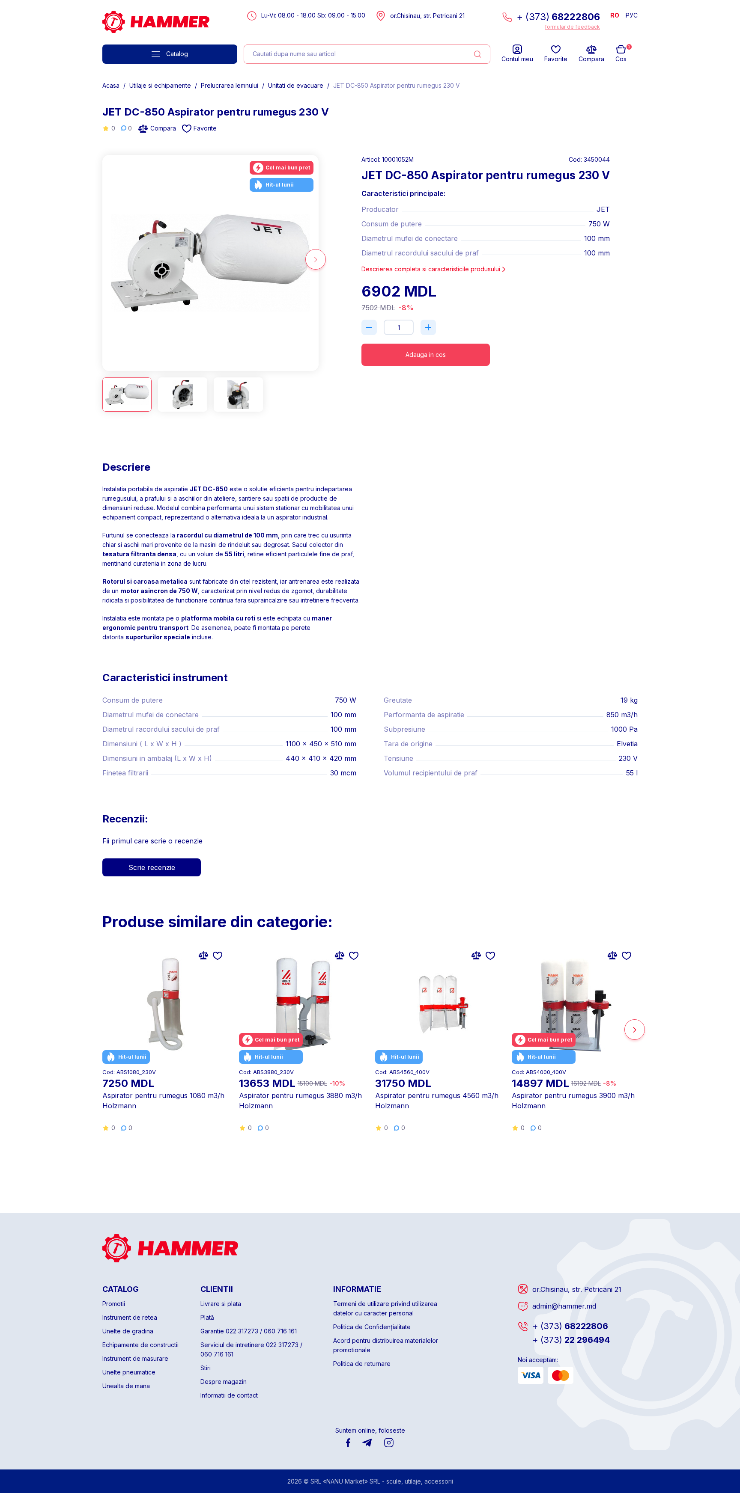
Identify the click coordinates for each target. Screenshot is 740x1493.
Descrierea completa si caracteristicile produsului (430, 269)
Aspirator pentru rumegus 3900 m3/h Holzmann (573, 1100)
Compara (163, 128)
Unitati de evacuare (295, 85)
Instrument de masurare (135, 1358)
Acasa (110, 85)
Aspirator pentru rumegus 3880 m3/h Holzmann (300, 1100)
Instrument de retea (129, 1317)
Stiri (205, 1367)
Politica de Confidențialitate (372, 1326)
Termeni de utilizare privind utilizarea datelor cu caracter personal (385, 1308)
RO (614, 15)
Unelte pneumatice (128, 1372)
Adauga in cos (426, 354)
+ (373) (558, 16)
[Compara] (203, 955)
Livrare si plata (220, 1303)
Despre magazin (223, 1381)
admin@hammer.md (564, 1306)
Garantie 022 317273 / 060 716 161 (248, 1331)
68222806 (570, 1326)
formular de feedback (572, 27)
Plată (207, 1317)
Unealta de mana (126, 1385)
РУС (632, 15)
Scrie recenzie (151, 867)
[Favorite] (217, 955)
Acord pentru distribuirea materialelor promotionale (385, 1345)
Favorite (205, 128)
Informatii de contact (229, 1395)
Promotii (113, 1303)
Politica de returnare (362, 1363)
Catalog (177, 53)
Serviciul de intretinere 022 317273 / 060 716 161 (251, 1349)
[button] (105, 259)
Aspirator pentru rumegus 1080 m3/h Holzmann (163, 1100)
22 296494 (571, 1340)
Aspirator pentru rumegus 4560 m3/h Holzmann (436, 1100)
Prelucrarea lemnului (229, 85)
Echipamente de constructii (140, 1344)
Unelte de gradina (127, 1331)
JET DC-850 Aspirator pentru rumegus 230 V (396, 85)
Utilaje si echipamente (160, 85)
